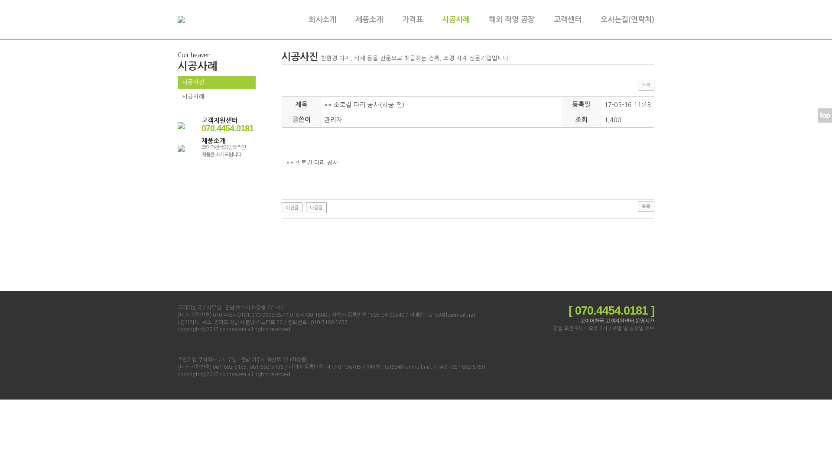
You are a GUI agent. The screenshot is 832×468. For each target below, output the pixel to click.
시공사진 (193, 82)
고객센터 (568, 19)
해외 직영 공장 (512, 19)
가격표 (412, 19)
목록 (646, 85)
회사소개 (322, 19)
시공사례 (456, 19)
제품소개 (369, 19)
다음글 (316, 207)
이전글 (292, 207)
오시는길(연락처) (627, 19)
